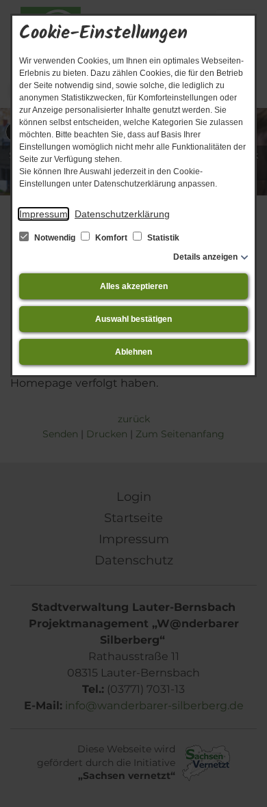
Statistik (162, 238)
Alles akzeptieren (134, 286)
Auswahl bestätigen (133, 319)
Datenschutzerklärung (122, 213)
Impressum (43, 213)
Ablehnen (133, 352)
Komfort (111, 238)
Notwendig (54, 238)
